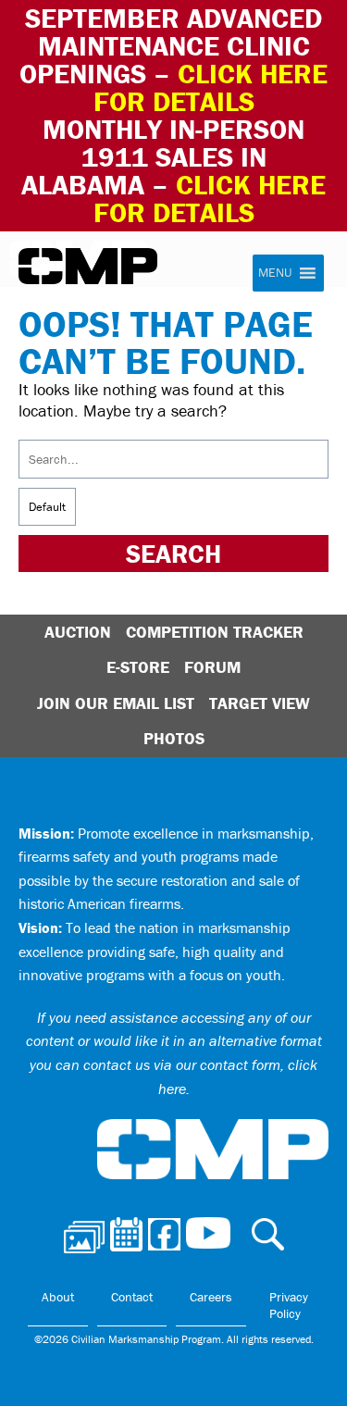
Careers (211, 1296)
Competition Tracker (215, 631)
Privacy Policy (288, 1305)
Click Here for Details (210, 199)
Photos (173, 738)
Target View (259, 703)
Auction (77, 631)
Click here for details (210, 87)
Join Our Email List (115, 703)
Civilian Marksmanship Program (88, 266)
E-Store (137, 667)
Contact (132, 1296)
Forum (212, 667)
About (58, 1296)
